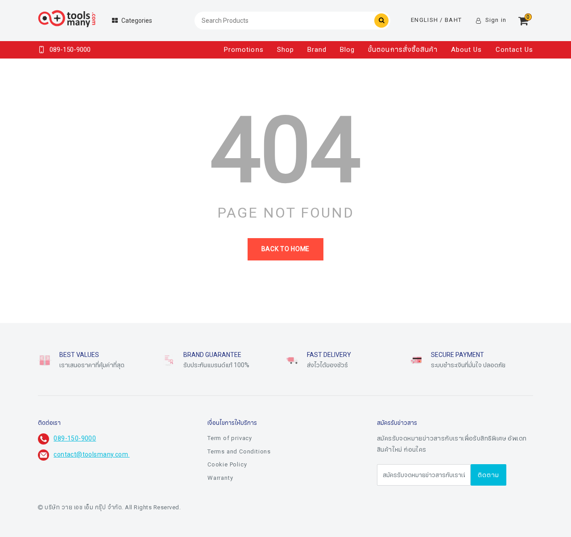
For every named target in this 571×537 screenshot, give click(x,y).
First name (221, 464)
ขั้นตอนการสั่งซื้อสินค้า (403, 50)
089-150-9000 (75, 438)
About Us (466, 50)
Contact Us (515, 50)
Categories (136, 20)
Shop (285, 50)
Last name (221, 509)
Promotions (244, 50)
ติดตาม (488, 475)
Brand (317, 50)
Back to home (285, 249)
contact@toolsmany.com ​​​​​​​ (91, 454)
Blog (347, 50)
